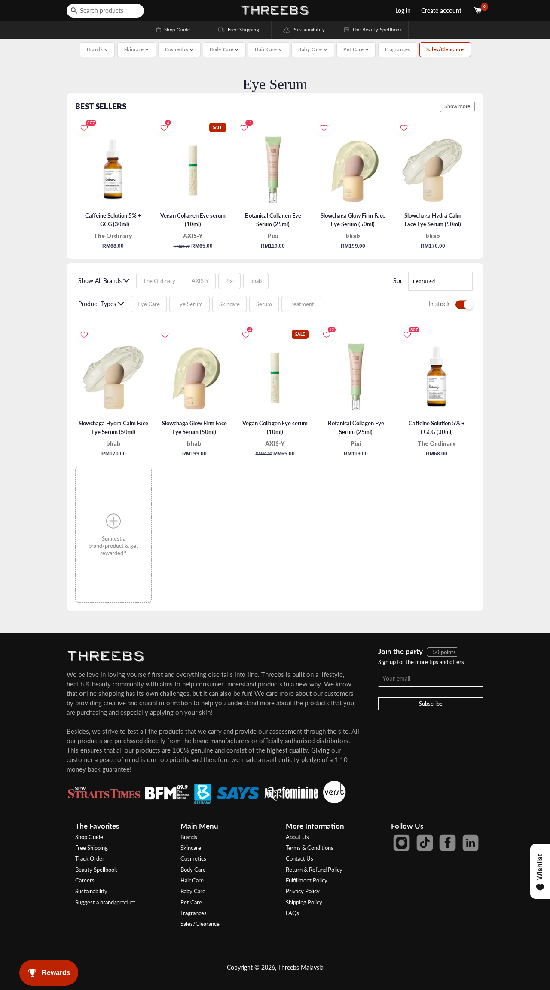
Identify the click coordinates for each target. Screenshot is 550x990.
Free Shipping (238, 29)
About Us (297, 836)
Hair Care (192, 880)
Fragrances (397, 49)
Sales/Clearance (445, 49)
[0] (478, 10)
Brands (188, 836)
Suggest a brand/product (105, 902)
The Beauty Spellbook (372, 29)
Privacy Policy (303, 891)
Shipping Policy (304, 902)
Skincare (190, 847)
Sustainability (307, 29)
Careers (85, 880)
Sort (398, 280)
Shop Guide (172, 29)
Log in (403, 10)
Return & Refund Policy (314, 869)
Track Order (89, 858)
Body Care (193, 869)
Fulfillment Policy (306, 880)
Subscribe (431, 703)
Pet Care (191, 902)
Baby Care (192, 891)
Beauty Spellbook (96, 869)
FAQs (292, 913)
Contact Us (299, 858)
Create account (441, 10)
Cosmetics (193, 858)
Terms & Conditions (309, 847)
